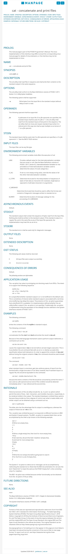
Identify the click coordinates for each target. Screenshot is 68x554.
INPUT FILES (56, 15)
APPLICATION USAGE (57, 19)
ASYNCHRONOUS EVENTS (30, 17)
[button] (58, 3)
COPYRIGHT (45, 21)
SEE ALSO (37, 21)
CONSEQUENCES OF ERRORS (39, 19)
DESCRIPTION (27, 15)
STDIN (50, 15)
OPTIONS (35, 15)
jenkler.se (38, 551)
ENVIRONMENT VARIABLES (12, 17)
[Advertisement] (34, 41)
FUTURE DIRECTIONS (27, 21)
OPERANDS (43, 15)
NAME (12, 15)
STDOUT (43, 17)
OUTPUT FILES (57, 17)
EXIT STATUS (25, 19)
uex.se (45, 551)
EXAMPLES (7, 21)
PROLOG (6, 15)
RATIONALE (15, 21)
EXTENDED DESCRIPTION (12, 19)
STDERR (48, 17)
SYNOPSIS (18, 15)
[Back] (5, 3)
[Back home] (32, 3)
